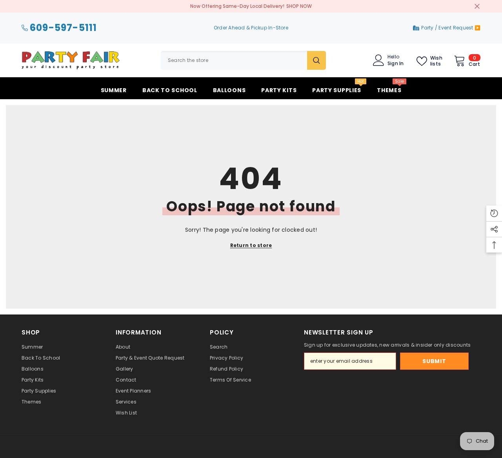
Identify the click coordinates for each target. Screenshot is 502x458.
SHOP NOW (299, 6)
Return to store (251, 245)
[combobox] (234, 60)
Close (477, 6)
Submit (434, 361)
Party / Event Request (447, 27)
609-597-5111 (63, 28)
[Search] (243, 60)
